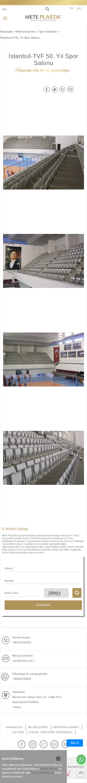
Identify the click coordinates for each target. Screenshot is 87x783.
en (79, 8)
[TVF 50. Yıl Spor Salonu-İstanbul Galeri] (43, 162)
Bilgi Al (75, 742)
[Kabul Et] (58, 759)
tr (71, 8)
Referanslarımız (25, 31)
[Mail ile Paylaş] (70, 89)
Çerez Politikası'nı (42, 772)
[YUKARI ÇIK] (81, 773)
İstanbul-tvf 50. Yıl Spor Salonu (20, 37)
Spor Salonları (48, 31)
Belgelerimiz (38, 727)
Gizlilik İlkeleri (48, 768)
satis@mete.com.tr (23, 660)
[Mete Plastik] (43, 18)
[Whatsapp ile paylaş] (62, 89)
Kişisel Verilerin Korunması (50, 732)
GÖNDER (43, 605)
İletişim (18, 732)
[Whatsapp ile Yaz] (81, 760)
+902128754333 (21, 642)
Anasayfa (6, 31)
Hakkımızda (14, 727)
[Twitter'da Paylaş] (54, 89)
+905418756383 (21, 678)
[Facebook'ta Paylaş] (46, 89)
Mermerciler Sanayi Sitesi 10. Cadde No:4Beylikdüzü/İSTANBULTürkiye (37, 702)
